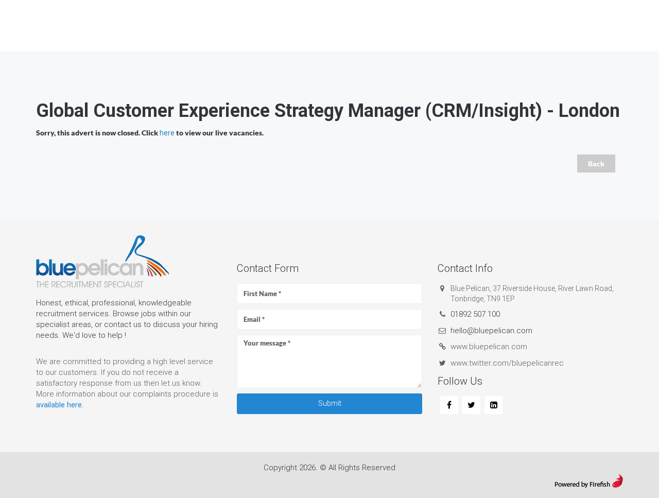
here (167, 133)
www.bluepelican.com (488, 346)
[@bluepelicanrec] (471, 405)
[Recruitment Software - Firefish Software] (588, 480)
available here (59, 404)
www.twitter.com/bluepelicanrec (507, 363)
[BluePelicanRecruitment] (449, 405)
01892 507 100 (475, 314)
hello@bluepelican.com (491, 330)
